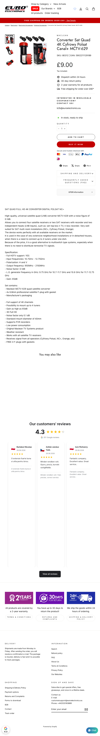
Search (54, 649)
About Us (55, 662)
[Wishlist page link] (75, 9)
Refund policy (56, 653)
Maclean (62, 35)
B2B (6, 705)
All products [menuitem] (37, 13)
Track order (9, 713)
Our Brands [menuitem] (46, 8)
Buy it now (76, 144)
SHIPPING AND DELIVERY (76, 173)
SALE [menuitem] (35, 8)
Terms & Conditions (19, 617)
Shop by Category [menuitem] (40, 4)
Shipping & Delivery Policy (81, 618)
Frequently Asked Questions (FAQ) (76, 181)
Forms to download (13, 700)
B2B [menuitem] (59, 8)
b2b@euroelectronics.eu (69, 108)
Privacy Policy (57, 670)
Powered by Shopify (50, 726)
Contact (8, 709)
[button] (92, 730)
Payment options (12, 692)
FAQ (53, 657)
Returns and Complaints (50, 618)
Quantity (63, 124)
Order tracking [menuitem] (52, 13)
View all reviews (50, 574)
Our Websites (56, 674)
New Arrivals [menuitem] (60, 4)
